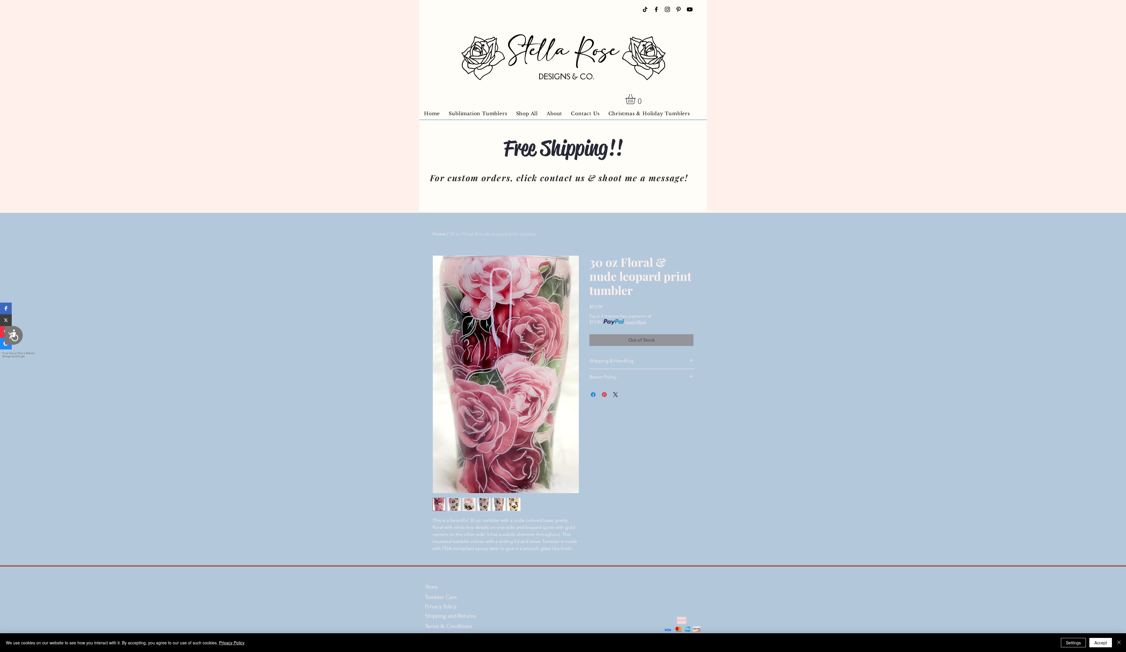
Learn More (635, 322)
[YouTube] (689, 9)
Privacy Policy (441, 606)
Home (439, 234)
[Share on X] (615, 394)
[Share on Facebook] (593, 394)
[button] (6, 308)
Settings (1073, 643)
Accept (1100, 643)
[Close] (1118, 642)
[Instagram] (667, 9)
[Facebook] (656, 9)
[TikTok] (645, 9)
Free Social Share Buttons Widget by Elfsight (18, 355)
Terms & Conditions (449, 626)
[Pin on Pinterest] (604, 394)
